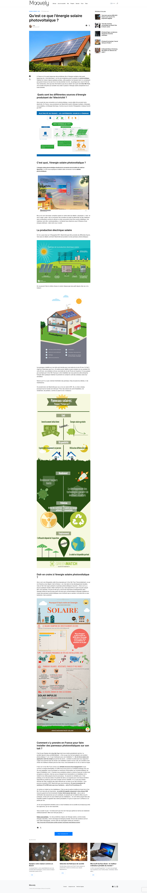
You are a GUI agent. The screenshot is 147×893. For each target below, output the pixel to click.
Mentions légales (80, 886)
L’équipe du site (71, 886)
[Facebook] (112, 886)
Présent (35, 11)
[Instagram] (117, 886)
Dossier (31, 11)
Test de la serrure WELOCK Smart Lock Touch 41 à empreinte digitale (109, 17)
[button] (112, 3)
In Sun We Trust (55, 753)
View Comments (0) (63, 833)
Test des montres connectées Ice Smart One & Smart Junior (109, 25)
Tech (39, 11)
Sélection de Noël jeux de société (72, 864)
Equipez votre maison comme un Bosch (41, 865)
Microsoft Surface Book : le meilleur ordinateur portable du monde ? (103, 865)
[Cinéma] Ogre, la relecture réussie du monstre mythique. (109, 33)
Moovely (32, 885)
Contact (65, 886)
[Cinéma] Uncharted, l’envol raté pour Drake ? (110, 42)
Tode (34, 25)
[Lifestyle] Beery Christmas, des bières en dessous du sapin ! (110, 50)
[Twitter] (115, 886)
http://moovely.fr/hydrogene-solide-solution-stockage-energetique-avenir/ (58, 822)
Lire (32, 874)
